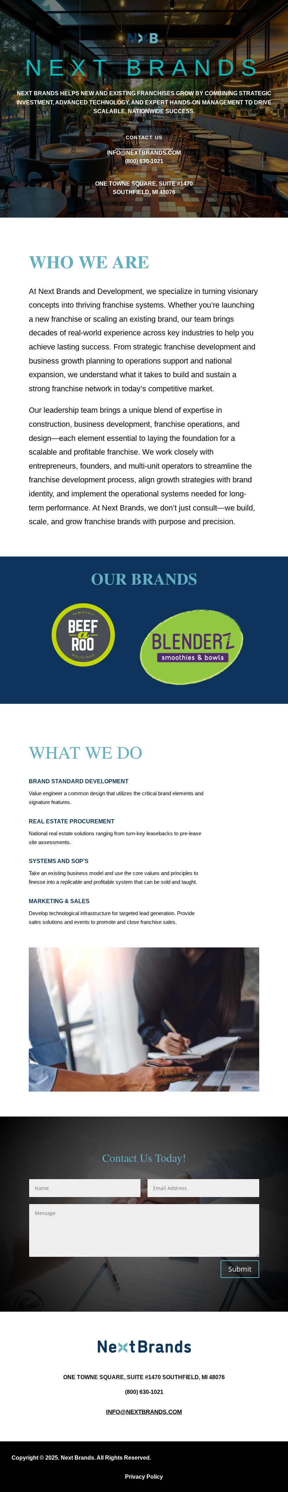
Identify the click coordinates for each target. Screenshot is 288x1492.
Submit (239, 1269)
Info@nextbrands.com (144, 1412)
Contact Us (144, 137)
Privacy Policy (144, 1477)
